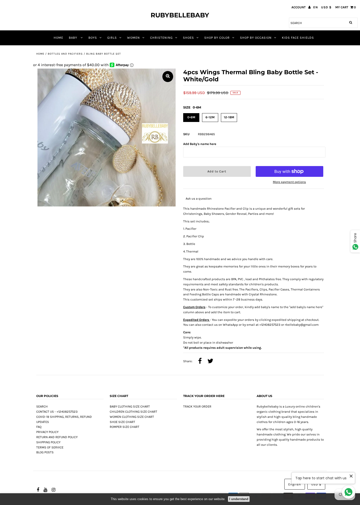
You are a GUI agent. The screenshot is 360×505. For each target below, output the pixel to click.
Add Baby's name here (199, 144)
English (294, 484)
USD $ (326, 7)
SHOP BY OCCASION (256, 37)
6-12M (210, 117)
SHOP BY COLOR (217, 37)
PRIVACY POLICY (47, 432)
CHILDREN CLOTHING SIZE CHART (133, 411)
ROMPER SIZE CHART (124, 427)
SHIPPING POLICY (48, 442)
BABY (73, 37)
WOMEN (133, 37)
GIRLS (112, 37)
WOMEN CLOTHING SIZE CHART (132, 417)
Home (40, 53)
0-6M (191, 117)
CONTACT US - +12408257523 (57, 411)
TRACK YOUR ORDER (197, 406)
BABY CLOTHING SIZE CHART (130, 406)
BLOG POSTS (45, 452)
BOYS (92, 37)
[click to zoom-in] (167, 76)
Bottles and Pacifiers (65, 53)
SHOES (188, 37)
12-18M (229, 117)
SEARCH (42, 406)
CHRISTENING (161, 37)
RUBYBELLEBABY (180, 15)
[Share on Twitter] (210, 361)
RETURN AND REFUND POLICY (57, 437)
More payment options (289, 182)
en (315, 7)
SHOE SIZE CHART (122, 422)
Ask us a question (199, 198)
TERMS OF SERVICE (49, 447)
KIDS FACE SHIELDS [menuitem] (298, 37)
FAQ (38, 427)
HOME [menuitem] (58, 37)
